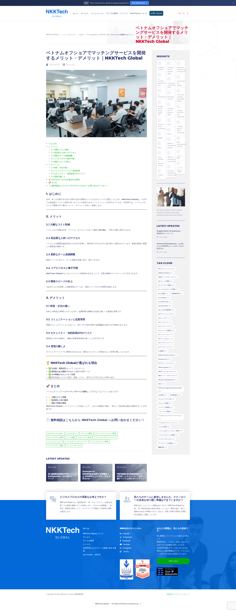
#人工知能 (163, 293)
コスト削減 (71, 437)
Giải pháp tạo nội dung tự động (170, 70)
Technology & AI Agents (181, 83)
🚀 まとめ (53, 182)
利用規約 (169, 594)
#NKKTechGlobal (165, 273)
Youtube (126, 544)
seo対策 (162, 395)
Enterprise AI (164, 359)
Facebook (126, 541)
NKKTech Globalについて (93, 533)
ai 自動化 (162, 351)
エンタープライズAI (166, 399)
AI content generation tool (162, 82)
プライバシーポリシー (182, 594)
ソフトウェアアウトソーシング (105, 437)
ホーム (75, 13)
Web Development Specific (181, 144)
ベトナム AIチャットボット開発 (170, 431)
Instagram (127, 548)
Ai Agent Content (161, 68)
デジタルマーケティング (168, 423)
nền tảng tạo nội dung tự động (170, 112)
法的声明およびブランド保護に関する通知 (99, 549)
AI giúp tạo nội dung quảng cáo (160, 111)
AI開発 (160, 138)
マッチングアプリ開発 (55, 445)
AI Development (162, 96)
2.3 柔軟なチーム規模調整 (62, 155)
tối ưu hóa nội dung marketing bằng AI (180, 98)
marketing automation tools (171, 85)
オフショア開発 (165, 403)
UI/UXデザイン (72, 433)
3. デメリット (54, 164)
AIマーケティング (165, 343)
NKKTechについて (138, 13)
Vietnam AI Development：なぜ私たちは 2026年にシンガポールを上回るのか (96, 475)
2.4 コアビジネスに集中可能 (62, 158)
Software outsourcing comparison (181, 69)
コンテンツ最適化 (165, 407)
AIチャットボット (165, 339)
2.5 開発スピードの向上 (61, 161)
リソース (124, 13)
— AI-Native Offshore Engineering (116, 604)
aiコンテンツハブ (165, 326)
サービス (84, 13)
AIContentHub (164, 306)
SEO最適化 (175, 395)
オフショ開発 (180, 157)
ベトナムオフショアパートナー (76, 441)
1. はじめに (53, 143)
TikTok (126, 551)
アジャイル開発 (86, 433)
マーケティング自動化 (167, 443)
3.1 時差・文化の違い (59, 167)
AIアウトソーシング (166, 314)
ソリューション (97, 13)
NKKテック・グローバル (167, 375)
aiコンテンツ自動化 (166, 330)
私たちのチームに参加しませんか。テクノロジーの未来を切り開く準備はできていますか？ (160, 498)
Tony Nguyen (54, 65)
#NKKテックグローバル (167, 277)
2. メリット (53, 146)
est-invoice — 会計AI (91, 555)
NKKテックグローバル (167, 371)
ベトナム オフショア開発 (168, 435)
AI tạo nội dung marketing (161, 126)
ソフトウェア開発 (165, 411)
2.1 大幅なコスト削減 (59, 149)
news (169, 124)
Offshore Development (167, 380)
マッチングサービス (74, 445)
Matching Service (170, 98)
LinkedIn (126, 533)
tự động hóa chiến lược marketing (180, 114)
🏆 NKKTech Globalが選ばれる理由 (64, 179)
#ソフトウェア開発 (166, 285)
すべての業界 (112, 13)
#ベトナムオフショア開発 (168, 289)
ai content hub (164, 301)
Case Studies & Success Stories (161, 161)
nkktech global (55, 433)
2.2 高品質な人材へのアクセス (63, 152)
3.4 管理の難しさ (58, 176)
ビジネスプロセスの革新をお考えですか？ (83, 496)
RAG (161, 384)
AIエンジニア (164, 318)
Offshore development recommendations (171, 159)
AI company (164, 297)
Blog (159, 147)
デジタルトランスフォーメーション (170, 417)
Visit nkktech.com (138, 3)
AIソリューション (165, 334)
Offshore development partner (171, 146)
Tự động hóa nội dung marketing (180, 129)
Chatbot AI (161, 176)
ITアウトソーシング (166, 363)
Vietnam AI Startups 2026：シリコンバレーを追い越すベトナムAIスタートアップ (131, 476)
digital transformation (167, 355)
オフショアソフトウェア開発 (105, 433)
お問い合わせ (156, 13)
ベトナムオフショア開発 (99, 441)
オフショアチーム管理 (55, 437)
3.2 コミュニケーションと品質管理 (65, 170)
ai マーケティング (165, 347)
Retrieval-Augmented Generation (170, 389)
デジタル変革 (164, 427)
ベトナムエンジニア (54, 441)
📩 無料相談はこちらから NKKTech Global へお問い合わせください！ (78, 185)
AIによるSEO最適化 (166, 310)
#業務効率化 (177, 293)
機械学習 (162, 447)
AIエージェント (164, 322)
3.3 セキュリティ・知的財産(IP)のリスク (68, 173)
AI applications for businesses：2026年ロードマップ (62, 476)
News (169, 134)
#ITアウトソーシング (166, 269)
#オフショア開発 (165, 281)
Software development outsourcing (171, 173)
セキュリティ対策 (84, 437)
